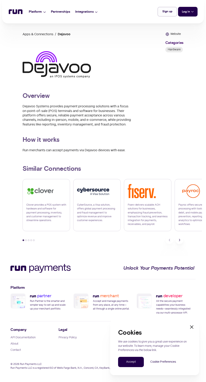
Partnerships (60, 11)
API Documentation (23, 337)
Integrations (84, 11)
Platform (35, 11)
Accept (131, 361)
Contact (15, 350)
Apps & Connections (38, 34)
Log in (186, 11)
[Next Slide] (179, 240)
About (14, 343)
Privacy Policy (68, 337)
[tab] (23, 240)
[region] (103, 205)
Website (175, 34)
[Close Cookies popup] (191, 327)
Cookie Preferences (163, 361)
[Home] (15, 11)
